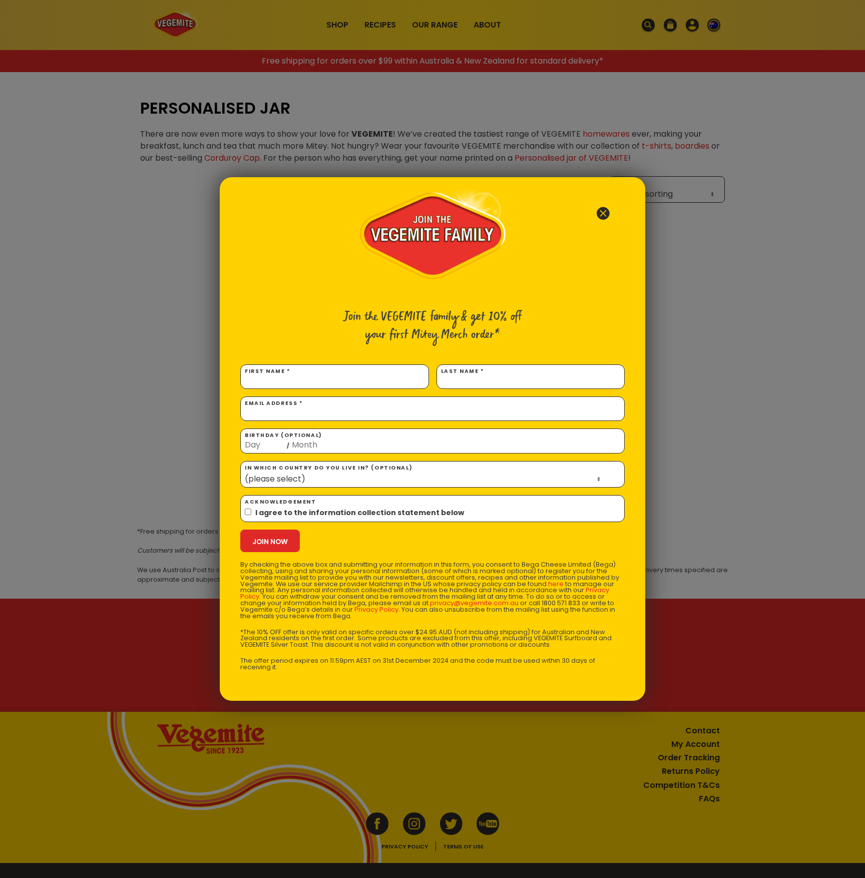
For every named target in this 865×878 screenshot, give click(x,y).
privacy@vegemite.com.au (474, 603)
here (556, 584)
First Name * (268, 371)
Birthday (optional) (283, 440)
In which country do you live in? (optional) (328, 468)
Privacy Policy (376, 609)
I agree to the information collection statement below (359, 513)
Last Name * (463, 371)
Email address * (274, 403)
